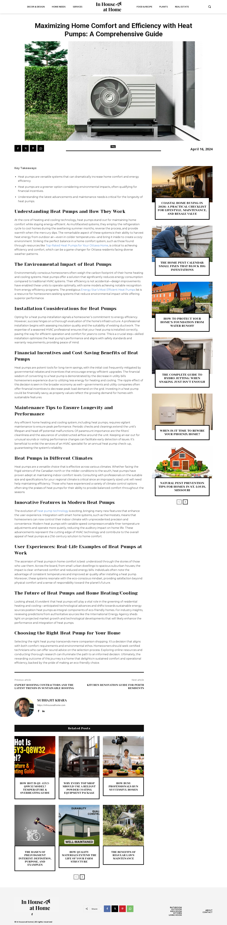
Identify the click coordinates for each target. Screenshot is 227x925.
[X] (25, 148)
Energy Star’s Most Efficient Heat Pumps (108, 289)
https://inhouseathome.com (51, 705)
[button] (210, 7)
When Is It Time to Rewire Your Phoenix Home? (182, 432)
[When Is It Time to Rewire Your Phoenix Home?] (182, 412)
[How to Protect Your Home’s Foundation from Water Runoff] (182, 300)
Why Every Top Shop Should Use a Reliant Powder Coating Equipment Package (79, 788)
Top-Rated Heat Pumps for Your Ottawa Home (77, 245)
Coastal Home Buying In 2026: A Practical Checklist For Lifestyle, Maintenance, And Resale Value (182, 208)
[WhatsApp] (40, 148)
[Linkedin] (43, 710)
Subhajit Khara (52, 700)
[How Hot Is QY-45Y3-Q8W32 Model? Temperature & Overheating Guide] (34, 756)
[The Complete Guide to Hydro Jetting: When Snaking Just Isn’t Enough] (182, 356)
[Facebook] (17, 148)
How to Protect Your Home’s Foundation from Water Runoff (182, 322)
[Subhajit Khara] (24, 707)
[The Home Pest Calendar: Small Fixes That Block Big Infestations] (182, 244)
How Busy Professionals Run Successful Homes (123, 786)
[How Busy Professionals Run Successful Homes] (123, 756)
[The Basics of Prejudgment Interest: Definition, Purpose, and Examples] (34, 825)
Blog (113, 146)
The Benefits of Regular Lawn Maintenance (123, 855)
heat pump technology (52, 511)
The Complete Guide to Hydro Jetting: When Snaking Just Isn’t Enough (182, 378)
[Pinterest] (33, 148)
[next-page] (82, 876)
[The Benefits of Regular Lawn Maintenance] (123, 825)
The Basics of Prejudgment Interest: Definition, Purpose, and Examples (35, 858)
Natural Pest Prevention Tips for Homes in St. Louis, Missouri (182, 486)
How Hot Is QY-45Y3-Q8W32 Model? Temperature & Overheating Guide (35, 788)
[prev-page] (76, 876)
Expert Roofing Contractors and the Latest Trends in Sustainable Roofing (44, 686)
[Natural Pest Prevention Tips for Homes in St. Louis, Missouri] (182, 464)
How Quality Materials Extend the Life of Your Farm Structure (79, 856)
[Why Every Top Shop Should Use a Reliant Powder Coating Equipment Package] (79, 756)
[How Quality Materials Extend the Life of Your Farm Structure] (79, 825)
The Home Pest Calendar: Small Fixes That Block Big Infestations (182, 266)
